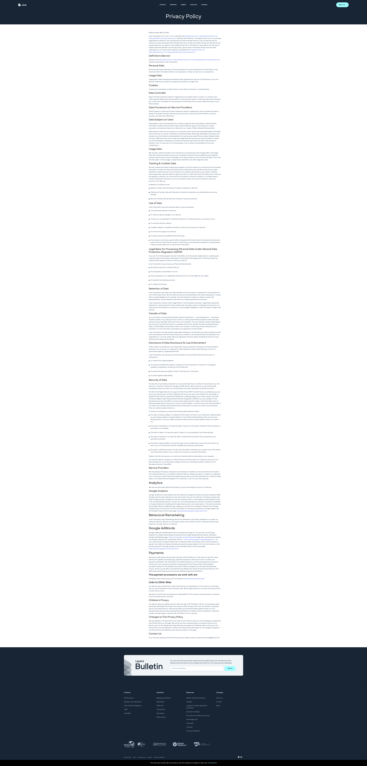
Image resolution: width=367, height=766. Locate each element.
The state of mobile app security (197, 715)
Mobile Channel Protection (196, 698)
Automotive (161, 709)
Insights (189, 702)
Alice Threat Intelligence (132, 705)
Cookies (149, 757)
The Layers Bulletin (193, 731)
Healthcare (160, 702)
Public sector (161, 717)
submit (230, 668)
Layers (149, 665)
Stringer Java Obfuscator (133, 702)
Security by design (193, 712)
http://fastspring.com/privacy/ (194, 578)
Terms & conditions (159, 757)
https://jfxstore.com (192, 36)
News (218, 705)
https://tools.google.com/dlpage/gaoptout (199, 539)
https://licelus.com (169, 38)
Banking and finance (164, 698)
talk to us (342, 4)
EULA (134, 757)
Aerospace (160, 713)
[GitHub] (241, 757)
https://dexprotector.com (209, 36)
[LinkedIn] (238, 757)
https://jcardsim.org (156, 38)
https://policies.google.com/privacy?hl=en (192, 511)
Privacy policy (142, 757)
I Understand (212, 763)
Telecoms (160, 705)
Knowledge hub (192, 719)
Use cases (190, 723)
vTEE (125, 709)
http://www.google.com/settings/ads (181, 537)
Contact (219, 702)
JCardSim (127, 713)
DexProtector (129, 698)
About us (219, 698)
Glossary (189, 727)
